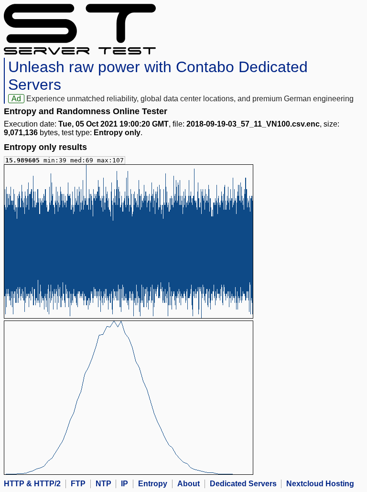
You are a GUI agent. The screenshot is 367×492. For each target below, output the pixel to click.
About (188, 484)
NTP (103, 484)
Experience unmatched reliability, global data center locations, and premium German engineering (190, 99)
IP (124, 484)
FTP (78, 484)
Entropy (152, 484)
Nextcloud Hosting (320, 484)
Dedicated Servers (243, 484)
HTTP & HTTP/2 (32, 484)
